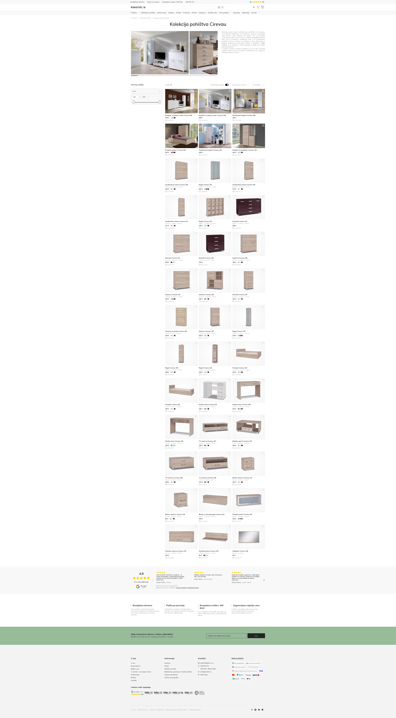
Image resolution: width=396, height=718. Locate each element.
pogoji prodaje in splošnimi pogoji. (187, 588)
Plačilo (166, 666)
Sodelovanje (135, 675)
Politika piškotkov (195, 710)
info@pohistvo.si (206, 672)
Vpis (256, 636)
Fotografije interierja (217, 85)
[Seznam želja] (258, 7)
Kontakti (134, 680)
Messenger (204, 675)
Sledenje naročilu (170, 669)
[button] (254, 7)
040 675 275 (204, 666)
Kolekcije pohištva (145, 18)
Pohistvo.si (134, 18)
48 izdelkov (257, 85)
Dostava (167, 663)
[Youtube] (260, 710)
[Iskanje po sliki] (219, 7)
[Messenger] (263, 710)
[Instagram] (256, 710)
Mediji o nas (135, 669)
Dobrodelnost (135, 666)
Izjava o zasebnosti (157, 710)
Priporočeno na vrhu (239, 85)
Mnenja (133, 677)
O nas (133, 663)
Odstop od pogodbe (171, 677)
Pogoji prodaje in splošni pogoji (176, 710)
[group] (170, 578)
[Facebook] (253, 710)
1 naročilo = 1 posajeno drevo (141, 672)
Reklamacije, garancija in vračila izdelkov (178, 672)
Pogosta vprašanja (170, 675)
